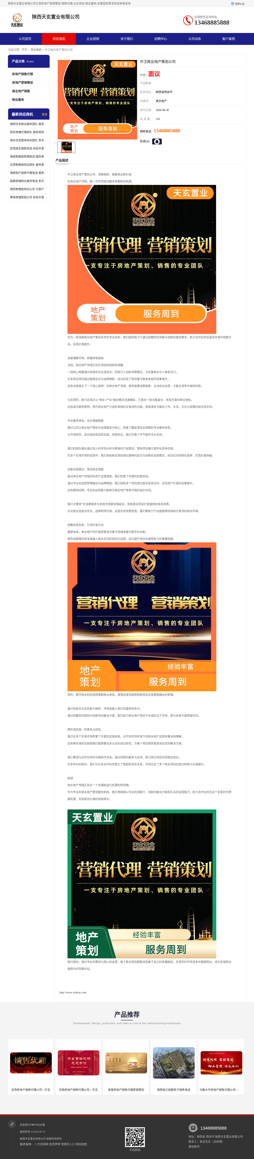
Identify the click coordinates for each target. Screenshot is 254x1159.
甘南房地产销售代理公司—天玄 (60, 1089)
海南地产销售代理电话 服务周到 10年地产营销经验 (29, 172)
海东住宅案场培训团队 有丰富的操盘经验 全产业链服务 (29, 140)
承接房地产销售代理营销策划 (108, 1089)
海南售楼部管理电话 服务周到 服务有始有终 (29, 156)
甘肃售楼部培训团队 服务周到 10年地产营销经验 (29, 164)
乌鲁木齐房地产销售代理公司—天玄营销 (206, 1089)
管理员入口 (68, 1144)
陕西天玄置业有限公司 (33, 1138)
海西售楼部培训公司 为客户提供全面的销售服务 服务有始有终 (29, 189)
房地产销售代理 (22, 74)
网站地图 (81, 1144)
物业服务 (18, 99)
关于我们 (126, 39)
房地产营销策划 (22, 82)
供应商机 (59, 39)
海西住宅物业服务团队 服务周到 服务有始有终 (29, 124)
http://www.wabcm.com (73, 992)
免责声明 (54, 1144)
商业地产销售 (21, 91)
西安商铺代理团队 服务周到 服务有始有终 (29, 132)
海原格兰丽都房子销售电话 (155, 1089)
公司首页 (25, 39)
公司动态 (194, 39)
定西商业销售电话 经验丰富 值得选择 (29, 148)
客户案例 (228, 39)
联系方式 (25, 50)
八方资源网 (41, 1144)
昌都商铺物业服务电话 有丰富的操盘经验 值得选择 (29, 181)
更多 (44, 114)
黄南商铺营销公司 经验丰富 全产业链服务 (29, 197)
